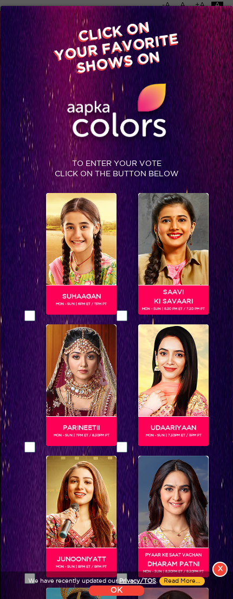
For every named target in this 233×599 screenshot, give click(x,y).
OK (116, 590)
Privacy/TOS (137, 581)
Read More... (182, 581)
